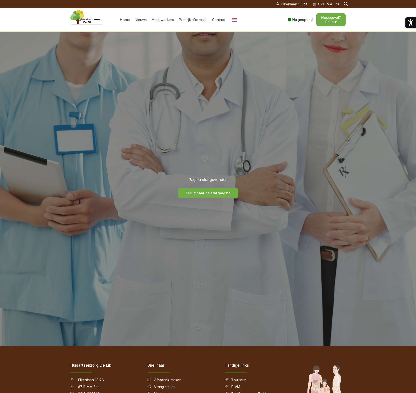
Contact (218, 20)
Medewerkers (162, 20)
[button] (346, 4)
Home (125, 20)
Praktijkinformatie (193, 20)
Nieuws (141, 20)
